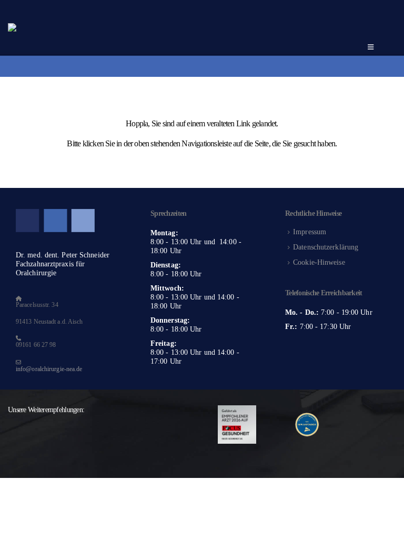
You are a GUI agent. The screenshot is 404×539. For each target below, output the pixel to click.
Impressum (309, 231)
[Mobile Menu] (370, 47)
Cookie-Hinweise (319, 262)
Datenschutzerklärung (325, 247)
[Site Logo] (113, 37)
